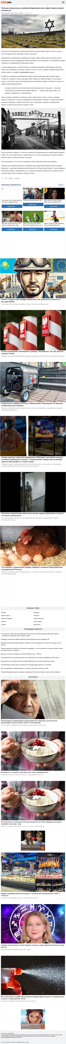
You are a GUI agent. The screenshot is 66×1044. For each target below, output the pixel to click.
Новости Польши (39, 618)
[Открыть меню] (63, 2)
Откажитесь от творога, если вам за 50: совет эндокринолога (24, 772)
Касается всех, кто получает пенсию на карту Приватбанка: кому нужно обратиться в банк (27, 661)
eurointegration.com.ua (26, 72)
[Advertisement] (33, 244)
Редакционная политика (22, 1042)
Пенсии (3, 612)
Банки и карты (5, 615)
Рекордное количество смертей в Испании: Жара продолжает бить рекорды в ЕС (25, 639)
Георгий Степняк (9, 13)
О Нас (2, 1042)
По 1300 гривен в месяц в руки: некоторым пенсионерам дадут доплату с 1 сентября (26, 664)
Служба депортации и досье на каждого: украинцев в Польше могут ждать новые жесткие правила (30, 672)
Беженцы (36, 612)
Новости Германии (6, 618)
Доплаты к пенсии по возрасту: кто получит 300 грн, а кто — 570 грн (21, 654)
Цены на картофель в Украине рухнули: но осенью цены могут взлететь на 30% (24, 668)
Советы (3, 624)
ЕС (6, 178)
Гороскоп (36, 615)
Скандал (17, 178)
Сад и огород (38, 621)
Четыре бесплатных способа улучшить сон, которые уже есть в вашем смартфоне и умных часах (30, 657)
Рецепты (3, 621)
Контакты (7, 1042)
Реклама (13, 1042)
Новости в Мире (19, 13)
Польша (11, 178)
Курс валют (37, 624)
